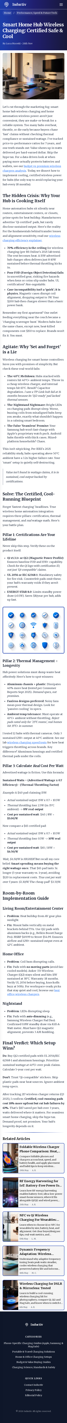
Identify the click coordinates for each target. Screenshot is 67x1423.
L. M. (34, 1239)
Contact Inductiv (33, 1384)
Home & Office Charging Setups (33, 1356)
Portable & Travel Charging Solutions (33, 1351)
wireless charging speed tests (27, 742)
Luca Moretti (13, 43)
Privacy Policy (34, 1390)
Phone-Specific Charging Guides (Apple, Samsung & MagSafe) (33, 1345)
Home (7, 12)
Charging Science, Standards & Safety (33, 1367)
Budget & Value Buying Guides (33, 1362)
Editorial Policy (33, 1395)
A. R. (34, 1170)
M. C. (34, 1273)
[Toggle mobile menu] (61, 4)
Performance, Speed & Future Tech (37, 12)
